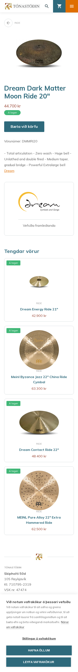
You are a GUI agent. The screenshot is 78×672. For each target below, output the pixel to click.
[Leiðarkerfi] (72, 6)
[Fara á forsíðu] (22, 6)
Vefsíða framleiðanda (39, 225)
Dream (9, 171)
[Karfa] (59, 6)
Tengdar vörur (21, 251)
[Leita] (47, 6)
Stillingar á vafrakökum (39, 638)
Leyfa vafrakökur (38, 662)
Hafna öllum (39, 650)
